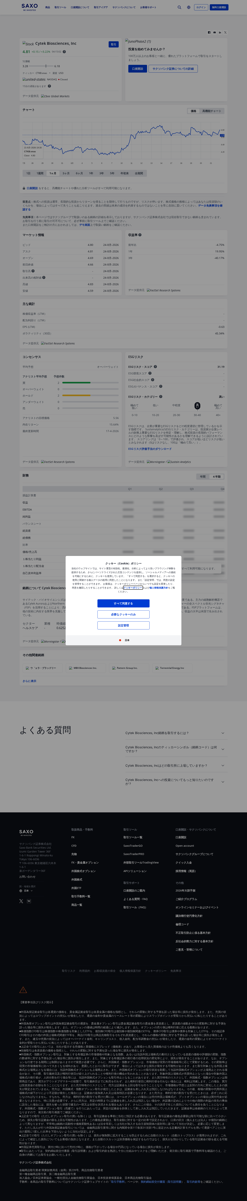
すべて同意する (123, 603)
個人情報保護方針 (159, 587)
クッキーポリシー (133, 587)
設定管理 (123, 625)
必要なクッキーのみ (123, 614)
